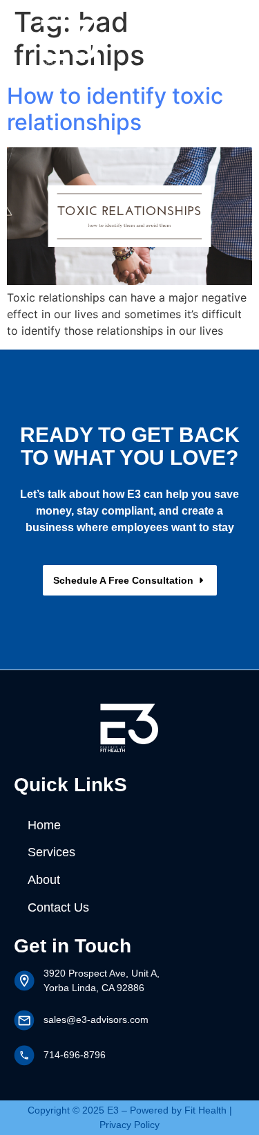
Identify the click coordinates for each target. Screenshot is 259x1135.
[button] (208, 40)
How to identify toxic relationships (115, 109)
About (44, 880)
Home (44, 825)
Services (51, 852)
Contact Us (58, 907)
